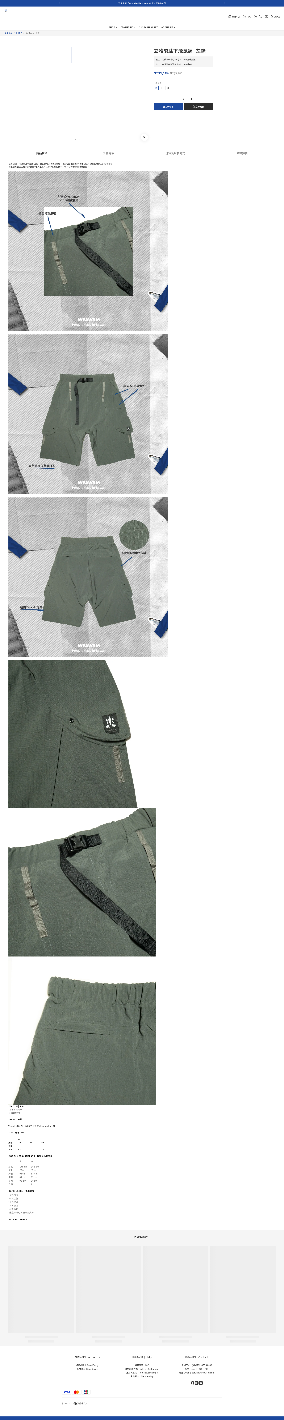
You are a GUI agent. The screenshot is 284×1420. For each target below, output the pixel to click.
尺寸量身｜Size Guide (87, 1368)
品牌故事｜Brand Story (87, 1365)
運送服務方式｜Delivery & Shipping (142, 1368)
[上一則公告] (59, 3)
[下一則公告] (225, 3)
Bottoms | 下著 (33, 33)
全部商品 (8, 33)
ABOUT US (167, 27)
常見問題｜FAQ (142, 1365)
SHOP (112, 27)
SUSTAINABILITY (148, 27)
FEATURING (127, 27)
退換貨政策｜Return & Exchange (142, 1372)
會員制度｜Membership (142, 1376)
